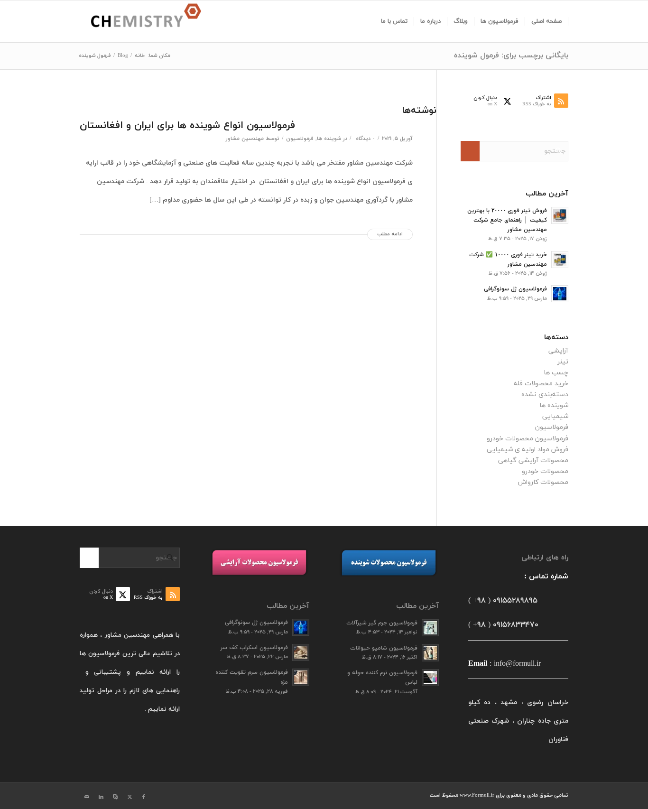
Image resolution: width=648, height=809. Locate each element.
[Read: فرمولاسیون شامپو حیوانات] (430, 652)
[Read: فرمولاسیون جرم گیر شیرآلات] (430, 627)
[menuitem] (546, 21)
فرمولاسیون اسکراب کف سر (254, 647)
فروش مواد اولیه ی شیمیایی (527, 449)
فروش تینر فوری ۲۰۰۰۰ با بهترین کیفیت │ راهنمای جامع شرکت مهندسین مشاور (507, 220)
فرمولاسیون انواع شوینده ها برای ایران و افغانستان (187, 126)
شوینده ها (329, 138)
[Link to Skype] (115, 797)
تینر (562, 361)
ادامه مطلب (390, 234)
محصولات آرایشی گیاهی (533, 460)
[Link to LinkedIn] (101, 797)
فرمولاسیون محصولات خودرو (527, 438)
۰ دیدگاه (364, 138)
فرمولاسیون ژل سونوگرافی (515, 289)
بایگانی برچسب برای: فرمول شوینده (511, 55)
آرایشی (558, 350)
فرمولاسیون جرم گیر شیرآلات (381, 623)
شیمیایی (555, 416)
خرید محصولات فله (541, 383)
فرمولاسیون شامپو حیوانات (383, 648)
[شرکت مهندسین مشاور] (140, 21)
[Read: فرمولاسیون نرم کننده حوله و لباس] (430, 677)
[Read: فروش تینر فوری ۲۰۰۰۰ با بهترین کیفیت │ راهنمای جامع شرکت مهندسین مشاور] (559, 215)
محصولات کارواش (543, 482)
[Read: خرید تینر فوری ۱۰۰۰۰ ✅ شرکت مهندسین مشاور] (559, 259)
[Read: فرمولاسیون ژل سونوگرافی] (559, 293)
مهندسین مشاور (245, 138)
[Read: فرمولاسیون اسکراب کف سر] (300, 652)
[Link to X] (129, 797)
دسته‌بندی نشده (544, 394)
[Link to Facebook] (144, 797)
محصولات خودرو (545, 471)
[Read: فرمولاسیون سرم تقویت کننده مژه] (300, 677)
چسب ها (556, 372)
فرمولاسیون (300, 138)
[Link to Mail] (87, 797)
